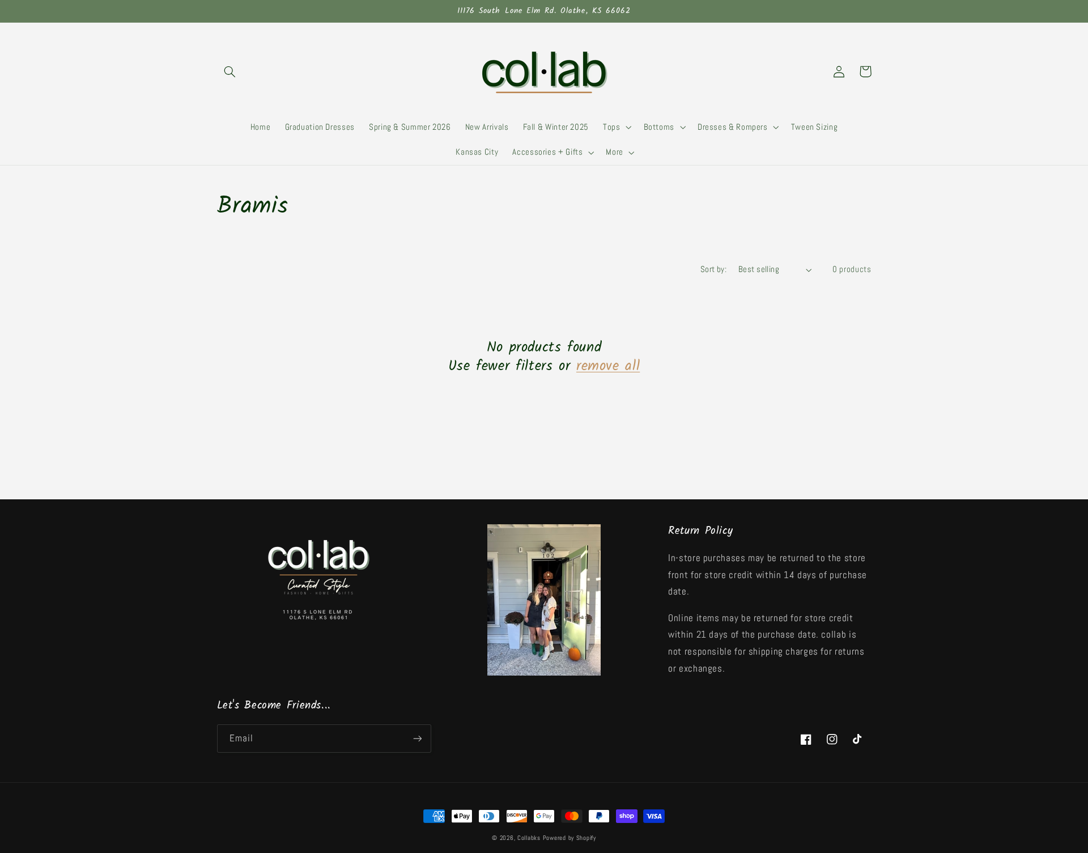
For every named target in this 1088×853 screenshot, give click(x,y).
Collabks (529, 838)
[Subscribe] (417, 738)
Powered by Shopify (569, 838)
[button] (230, 71)
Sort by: (713, 269)
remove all (608, 366)
